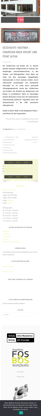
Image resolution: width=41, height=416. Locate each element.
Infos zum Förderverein (11, 171)
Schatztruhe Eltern (8, 266)
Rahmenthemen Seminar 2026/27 (14, 169)
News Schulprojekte (19, 129)
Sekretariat (10, 200)
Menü (22, 20)
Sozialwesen (7, 236)
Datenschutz (20, 377)
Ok (21, 413)
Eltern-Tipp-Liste (8, 272)
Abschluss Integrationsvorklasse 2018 (31, 139)
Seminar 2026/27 (9, 166)
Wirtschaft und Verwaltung (11, 242)
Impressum (20, 372)
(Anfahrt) (13, 190)
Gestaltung (6, 231)
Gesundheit (6, 234)
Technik (5, 239)
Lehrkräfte (10, 203)
